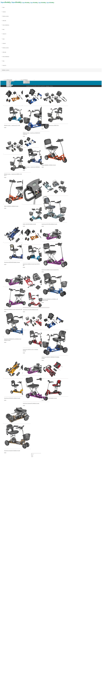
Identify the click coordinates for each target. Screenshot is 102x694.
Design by (47, 86)
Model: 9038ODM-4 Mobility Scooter (11, 206)
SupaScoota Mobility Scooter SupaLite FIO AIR (13, 309)
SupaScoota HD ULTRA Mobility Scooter (49, 224)
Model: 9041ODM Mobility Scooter (29, 224)
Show (26, 80)
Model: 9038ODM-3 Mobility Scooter (49, 164)
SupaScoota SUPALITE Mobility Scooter (49, 398)
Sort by (10, 80)
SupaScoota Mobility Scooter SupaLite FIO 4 (50, 269)
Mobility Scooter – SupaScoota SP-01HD (12, 125)
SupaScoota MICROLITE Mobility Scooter (12, 262)
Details (5, 127)
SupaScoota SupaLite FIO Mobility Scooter (31, 403)
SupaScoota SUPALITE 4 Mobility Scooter (12, 398)
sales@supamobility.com (6, 455)
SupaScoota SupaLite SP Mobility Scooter (12, 450)
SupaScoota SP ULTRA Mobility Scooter (30, 309)
